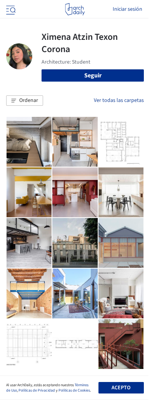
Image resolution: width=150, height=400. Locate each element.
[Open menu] (10, 9)
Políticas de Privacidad (36, 390)
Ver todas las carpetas (119, 100)
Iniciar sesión (127, 9)
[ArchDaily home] (75, 9)
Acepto (121, 388)
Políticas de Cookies (74, 390)
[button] (24, 100)
